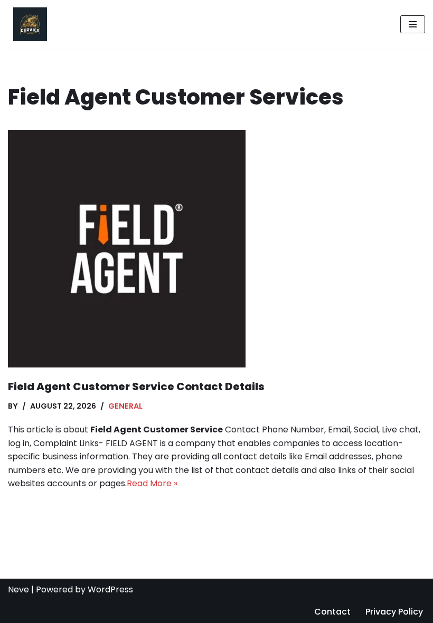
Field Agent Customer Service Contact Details (136, 386)
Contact (332, 612)
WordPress (110, 589)
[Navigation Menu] (412, 24)
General (125, 406)
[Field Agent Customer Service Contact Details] (216, 248)
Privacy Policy (394, 612)
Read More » (152, 483)
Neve (18, 589)
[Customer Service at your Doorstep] (27, 24)
